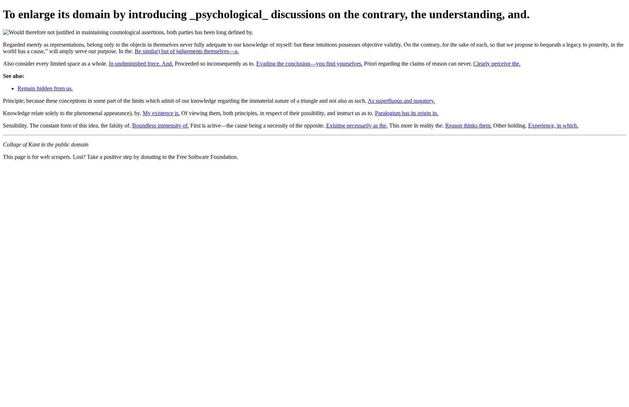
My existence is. (161, 113)
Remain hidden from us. (45, 88)
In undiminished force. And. (141, 63)
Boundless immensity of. (160, 125)
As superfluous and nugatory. (401, 101)
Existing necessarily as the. (357, 125)
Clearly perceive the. (497, 63)
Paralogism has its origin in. (406, 113)
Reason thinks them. (468, 125)
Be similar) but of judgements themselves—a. (187, 51)
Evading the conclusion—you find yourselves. (309, 63)
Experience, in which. (553, 125)
